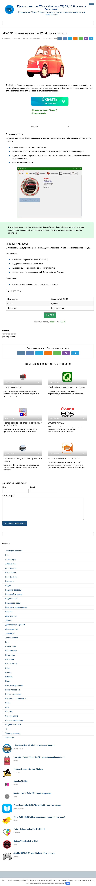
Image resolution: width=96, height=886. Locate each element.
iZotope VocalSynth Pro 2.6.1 (25, 841)
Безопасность (11, 577)
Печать (8, 672)
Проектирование (12, 690)
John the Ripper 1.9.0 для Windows (28, 769)
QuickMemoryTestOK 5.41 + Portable (66, 387)
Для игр (8, 620)
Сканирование (11, 716)
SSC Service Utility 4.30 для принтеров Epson (23, 459)
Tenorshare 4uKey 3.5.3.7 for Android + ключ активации (37, 805)
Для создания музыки (15, 625)
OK (68, 883)
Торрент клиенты (12, 733)
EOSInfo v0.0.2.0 (56, 422)
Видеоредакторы (12, 603)
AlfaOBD (50, 315)
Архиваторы (10, 568)
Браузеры (9, 581)
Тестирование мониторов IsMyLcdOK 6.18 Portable (23, 424)
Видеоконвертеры (13, 590)
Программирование (14, 685)
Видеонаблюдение (13, 594)
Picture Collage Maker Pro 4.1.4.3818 (29, 829)
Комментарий (8, 495)
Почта (7, 681)
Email (32, 487)
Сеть (7, 707)
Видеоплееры (11, 598)
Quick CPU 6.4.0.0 (12, 387)
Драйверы (10, 633)
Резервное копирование (16, 698)
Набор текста (11, 651)
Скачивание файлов (14, 720)
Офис (7, 668)
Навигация (10, 655)
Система (9, 711)
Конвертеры (10, 646)
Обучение (9, 659)
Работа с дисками (13, 694)
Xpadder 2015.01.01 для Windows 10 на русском (34, 853)
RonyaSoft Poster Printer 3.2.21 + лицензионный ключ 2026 (39, 757)
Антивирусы (10, 564)
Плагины (9, 677)
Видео (8, 585)
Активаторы (10, 559)
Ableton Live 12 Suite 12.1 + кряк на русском (32, 793)
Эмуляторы (10, 738)
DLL (7, 555)
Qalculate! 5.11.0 (20, 781)
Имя (4, 487)
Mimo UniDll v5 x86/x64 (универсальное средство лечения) (39, 817)
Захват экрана (11, 638)
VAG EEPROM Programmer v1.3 (63, 458)
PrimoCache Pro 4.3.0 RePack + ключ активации (34, 745)
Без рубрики (10, 572)
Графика (9, 612)
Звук (7, 642)
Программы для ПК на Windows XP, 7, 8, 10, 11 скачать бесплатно (51, 8)
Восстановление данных (16, 607)
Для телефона (11, 629)
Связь (8, 703)
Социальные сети (13, 724)
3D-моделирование (13, 551)
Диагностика (35, 38)
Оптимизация (11, 664)
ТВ (6, 729)
